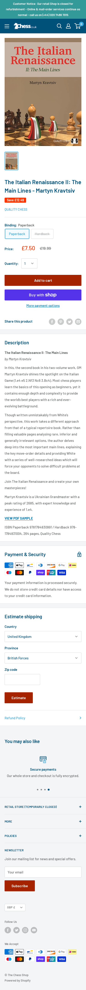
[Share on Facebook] (52, 321)
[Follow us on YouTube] (34, 930)
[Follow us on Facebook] (8, 930)
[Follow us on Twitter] (16, 930)
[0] (77, 26)
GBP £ (11, 907)
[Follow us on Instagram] (25, 930)
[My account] (68, 26)
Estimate (18, 697)
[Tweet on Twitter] (69, 321)
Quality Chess (16, 209)
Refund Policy (15, 718)
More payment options (43, 305)
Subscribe (19, 886)
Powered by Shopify (18, 980)
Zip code (11, 669)
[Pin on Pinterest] (61, 321)
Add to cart (43, 280)
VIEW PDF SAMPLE (19, 518)
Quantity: (12, 263)
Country (11, 626)
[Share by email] (78, 321)
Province (11, 648)
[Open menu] (7, 26)
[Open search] (59, 26)
